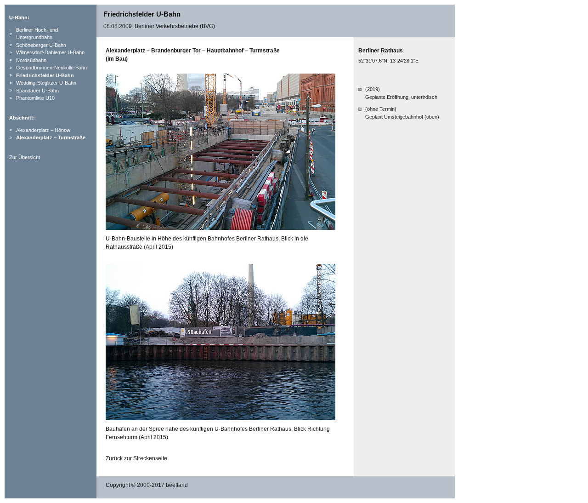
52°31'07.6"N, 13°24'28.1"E (388, 60)
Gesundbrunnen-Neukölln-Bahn (51, 67)
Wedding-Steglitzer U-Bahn (46, 83)
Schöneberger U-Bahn (41, 45)
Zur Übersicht (24, 157)
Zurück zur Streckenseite (136, 458)
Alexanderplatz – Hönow (43, 130)
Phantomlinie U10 (35, 98)
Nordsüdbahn (31, 60)
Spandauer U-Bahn (37, 90)
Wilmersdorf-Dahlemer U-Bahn (50, 52)
